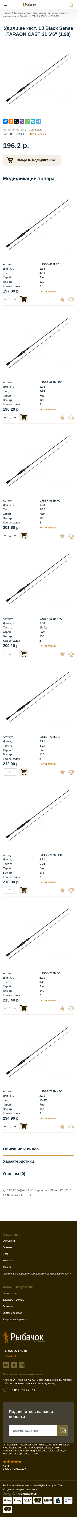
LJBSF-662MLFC (50, 382)
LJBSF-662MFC (49, 500)
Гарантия (8, 1306)
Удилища (18, 13)
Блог (5, 1254)
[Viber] (22, 121)
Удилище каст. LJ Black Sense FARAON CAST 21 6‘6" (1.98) (31, 16)
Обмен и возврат (12, 1313)
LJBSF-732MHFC (50, 1091)
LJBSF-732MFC (49, 973)
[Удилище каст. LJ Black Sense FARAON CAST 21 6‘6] (38, 79)
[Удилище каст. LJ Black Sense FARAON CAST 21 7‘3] (38, 815)
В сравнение (72, 299)
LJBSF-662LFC (49, 264)
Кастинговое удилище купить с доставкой (46, 13)
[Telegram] (38, 121)
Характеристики (18, 1161)
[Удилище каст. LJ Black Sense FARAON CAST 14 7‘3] (38, 697)
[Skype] (33, 121)
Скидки (7, 1267)
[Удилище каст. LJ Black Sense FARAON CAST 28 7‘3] (38, 933)
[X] (16, 121)
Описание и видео (21, 1149)
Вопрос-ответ (10, 1293)
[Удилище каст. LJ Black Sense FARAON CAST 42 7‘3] (38, 1051)
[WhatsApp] (27, 121)
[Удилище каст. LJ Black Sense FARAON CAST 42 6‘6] (38, 579)
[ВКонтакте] (5, 121)
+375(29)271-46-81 (15, 1350)
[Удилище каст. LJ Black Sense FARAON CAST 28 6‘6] (38, 460)
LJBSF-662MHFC (50, 618)
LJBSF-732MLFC (50, 855)
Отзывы (7, 1247)
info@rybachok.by (12, 1356)
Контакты (8, 1260)
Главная (6, 13)
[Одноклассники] (10, 121)
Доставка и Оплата (13, 1299)
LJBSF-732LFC (49, 736)
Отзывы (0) (14, 1173)
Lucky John (35, 129)
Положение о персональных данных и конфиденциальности (37, 1273)
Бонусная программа (15, 1319)
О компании (9, 1240)
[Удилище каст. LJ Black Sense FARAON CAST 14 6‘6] (38, 224)
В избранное (64, 299)
